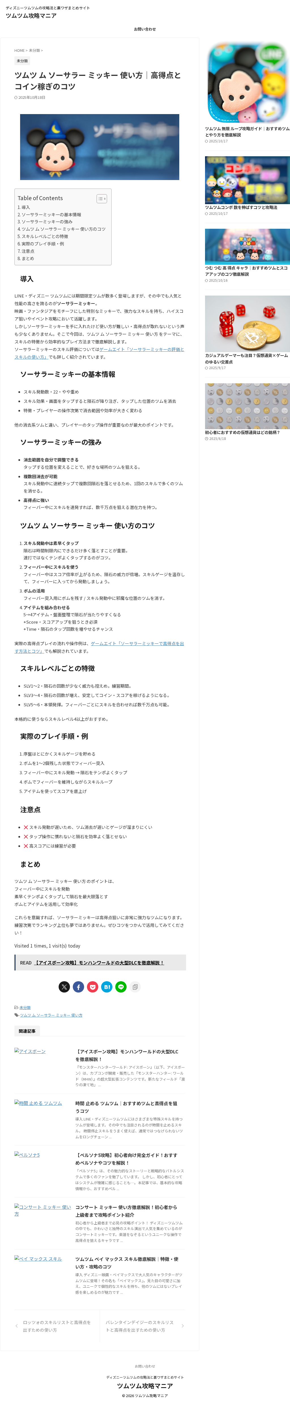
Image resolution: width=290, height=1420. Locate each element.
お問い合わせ (145, 29)
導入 (26, 207)
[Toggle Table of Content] (99, 199)
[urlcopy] (135, 987)
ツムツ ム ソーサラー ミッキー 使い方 (51, 1015)
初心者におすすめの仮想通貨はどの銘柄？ (242, 432)
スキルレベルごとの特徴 (45, 236)
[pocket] (92, 987)
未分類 (25, 1007)
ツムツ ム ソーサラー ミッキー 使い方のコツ (64, 229)
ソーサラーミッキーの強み (47, 221)
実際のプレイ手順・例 (43, 243)
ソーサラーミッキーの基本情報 (51, 214)
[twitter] (64, 987)
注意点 (28, 251)
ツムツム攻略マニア (31, 15)
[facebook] (78, 987)
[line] (121, 987)
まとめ (28, 258)
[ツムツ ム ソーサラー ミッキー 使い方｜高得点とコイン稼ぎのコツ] (106, 987)
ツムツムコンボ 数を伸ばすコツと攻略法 (241, 207)
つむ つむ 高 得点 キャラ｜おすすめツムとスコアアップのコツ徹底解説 (246, 271)
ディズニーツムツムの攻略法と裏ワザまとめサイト (145, 1377)
